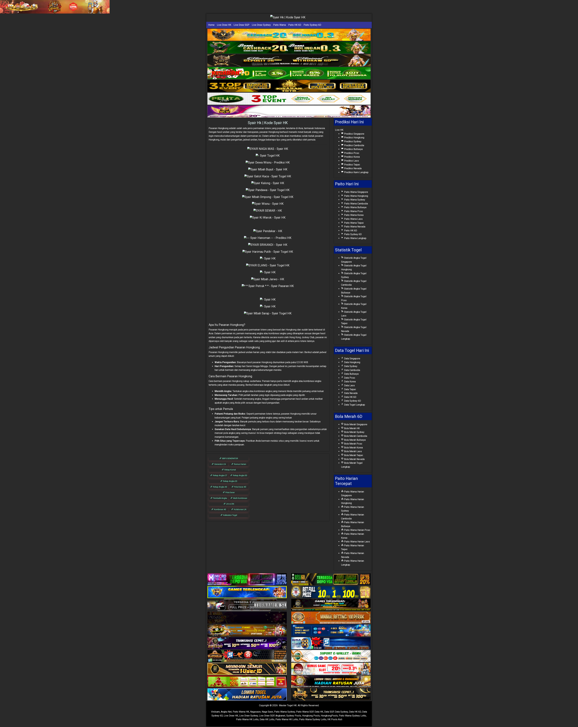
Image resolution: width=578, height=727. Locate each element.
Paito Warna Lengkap (354, 238)
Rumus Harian (240, 464)
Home (211, 24)
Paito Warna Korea (353, 215)
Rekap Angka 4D (220, 487)
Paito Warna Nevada (354, 226)
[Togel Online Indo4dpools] (247, 694)
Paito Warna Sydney (354, 199)
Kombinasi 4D (220, 509)
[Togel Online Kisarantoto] (289, 86)
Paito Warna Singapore (355, 192)
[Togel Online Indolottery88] (331, 643)
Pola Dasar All (240, 487)
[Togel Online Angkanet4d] (331, 656)
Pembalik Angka (220, 498)
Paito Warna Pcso (353, 211)
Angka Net (226, 711)
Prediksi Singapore (353, 133)
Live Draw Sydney (261, 24)
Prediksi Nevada (352, 168)
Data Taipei (349, 389)
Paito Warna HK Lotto (247, 719)
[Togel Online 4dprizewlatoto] (247, 669)
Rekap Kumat (230, 470)
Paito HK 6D (294, 24)
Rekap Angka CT (220, 475)
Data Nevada (350, 393)
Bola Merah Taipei (353, 455)
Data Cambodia (351, 370)
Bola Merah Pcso (352, 443)
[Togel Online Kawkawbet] (247, 605)
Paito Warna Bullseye (355, 207)
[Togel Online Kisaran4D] (289, 73)
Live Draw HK (224, 24)
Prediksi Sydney (352, 141)
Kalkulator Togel (230, 515)
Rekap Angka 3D (240, 475)
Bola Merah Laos (352, 451)
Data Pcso (349, 377)
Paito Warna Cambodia (355, 203)
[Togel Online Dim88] (289, 47)
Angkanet (280, 715)
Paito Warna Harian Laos (356, 541)
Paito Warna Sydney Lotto (352, 715)
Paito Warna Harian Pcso (356, 530)
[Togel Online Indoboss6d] (331, 579)
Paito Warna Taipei (353, 222)
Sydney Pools (293, 715)
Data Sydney (350, 366)
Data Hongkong (351, 362)
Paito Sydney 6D (312, 24)
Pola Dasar (230, 492)
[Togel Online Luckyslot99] (331, 592)
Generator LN (220, 464)
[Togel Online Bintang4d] (247, 643)
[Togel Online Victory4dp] (247, 592)
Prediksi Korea (351, 156)
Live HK (339, 129)
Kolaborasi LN (239, 509)
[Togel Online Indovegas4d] (331, 694)
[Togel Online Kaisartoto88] (247, 681)
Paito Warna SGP (305, 711)
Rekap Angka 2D (230, 481)
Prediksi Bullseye (353, 149)
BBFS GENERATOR (230, 458)
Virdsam (215, 711)
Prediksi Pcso (351, 153)
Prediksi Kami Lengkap (355, 172)
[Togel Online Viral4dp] (289, 111)
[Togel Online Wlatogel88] (247, 656)
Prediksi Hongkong (353, 137)
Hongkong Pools (311, 715)
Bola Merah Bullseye (354, 439)
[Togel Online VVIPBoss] (289, 34)
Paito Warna (279, 24)
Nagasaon (255, 711)
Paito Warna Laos (353, 219)
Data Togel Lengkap (354, 404)
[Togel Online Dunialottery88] (331, 617)
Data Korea (349, 381)
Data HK (319, 711)
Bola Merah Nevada (354, 459)
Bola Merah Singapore (355, 424)
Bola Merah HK (351, 428)
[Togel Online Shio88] (331, 681)
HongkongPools (329, 715)
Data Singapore (351, 358)
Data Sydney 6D (352, 400)
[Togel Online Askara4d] (247, 630)
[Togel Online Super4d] (289, 60)
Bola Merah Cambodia (355, 436)
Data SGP (329, 711)
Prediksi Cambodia (353, 145)
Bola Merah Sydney (353, 432)
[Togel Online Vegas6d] (247, 617)
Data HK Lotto (267, 719)
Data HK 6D (349, 397)
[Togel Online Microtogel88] (247, 579)
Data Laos (349, 385)
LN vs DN (230, 504)
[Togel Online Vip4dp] (331, 605)
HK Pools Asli (334, 719)
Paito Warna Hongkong (355, 195)
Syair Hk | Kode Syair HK (268, 123)
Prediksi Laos (351, 160)
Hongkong (223, 128)
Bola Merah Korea (353, 447)
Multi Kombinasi (240, 498)
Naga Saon (267, 711)
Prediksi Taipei (351, 164)
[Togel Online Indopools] (331, 669)
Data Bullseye (351, 373)
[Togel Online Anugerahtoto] (331, 630)
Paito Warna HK (241, 711)
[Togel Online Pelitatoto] (289, 98)
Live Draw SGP (241, 24)
